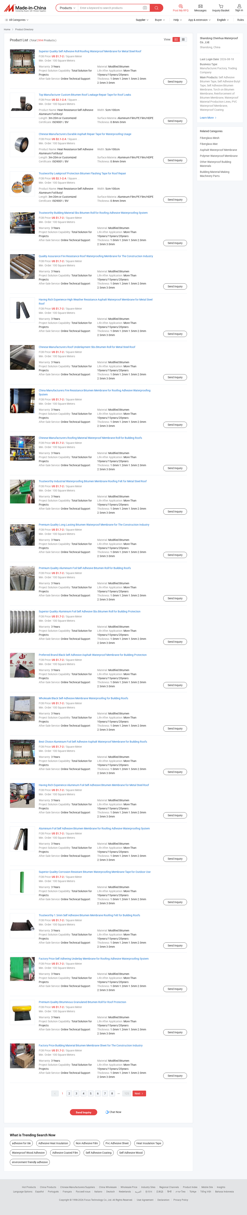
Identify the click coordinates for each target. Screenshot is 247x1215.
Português (53, 1191)
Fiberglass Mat (209, 144)
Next (139, 1093)
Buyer (158, 20)
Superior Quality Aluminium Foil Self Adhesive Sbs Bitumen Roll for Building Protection (89, 611)
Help (176, 20)
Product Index (190, 1187)
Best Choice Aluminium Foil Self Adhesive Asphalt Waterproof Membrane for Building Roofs (93, 741)
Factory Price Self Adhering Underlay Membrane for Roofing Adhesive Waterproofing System (94, 958)
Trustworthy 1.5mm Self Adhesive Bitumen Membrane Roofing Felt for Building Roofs (89, 915)
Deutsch (110, 1191)
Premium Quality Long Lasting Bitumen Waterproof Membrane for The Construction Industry (94, 524)
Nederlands (125, 1191)
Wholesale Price (129, 1187)
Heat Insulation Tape (148, 1143)
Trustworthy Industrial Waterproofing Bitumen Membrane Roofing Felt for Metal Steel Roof (93, 481)
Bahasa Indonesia (224, 1191)
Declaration (163, 1199)
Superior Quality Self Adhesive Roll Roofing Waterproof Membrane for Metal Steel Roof (90, 51)
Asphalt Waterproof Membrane (218, 150)
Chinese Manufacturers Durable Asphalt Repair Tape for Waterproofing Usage (85, 134)
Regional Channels (169, 1187)
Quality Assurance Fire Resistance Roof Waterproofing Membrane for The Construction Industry (96, 256)
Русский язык (83, 1191)
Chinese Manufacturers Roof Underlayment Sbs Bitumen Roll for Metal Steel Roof (87, 347)
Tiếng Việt (205, 1191)
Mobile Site (207, 1187)
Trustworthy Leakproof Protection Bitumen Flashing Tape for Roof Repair (82, 173)
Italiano (98, 1191)
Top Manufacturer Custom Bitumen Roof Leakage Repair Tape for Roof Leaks (85, 94)
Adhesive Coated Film (65, 1152)
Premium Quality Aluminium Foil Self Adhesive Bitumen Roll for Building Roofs (85, 568)
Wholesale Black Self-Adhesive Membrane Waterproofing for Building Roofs (83, 698)
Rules (240, 20)
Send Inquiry (175, 81)
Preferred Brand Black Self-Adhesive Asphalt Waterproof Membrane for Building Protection (93, 655)
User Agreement (145, 1199)
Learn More (208, 117)
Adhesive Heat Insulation (53, 1143)
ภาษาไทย (180, 1191)
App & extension (198, 20)
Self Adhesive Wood (131, 1152)
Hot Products (29, 1187)
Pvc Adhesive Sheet (117, 1143)
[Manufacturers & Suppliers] (25, 8)
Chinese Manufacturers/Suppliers (77, 1187)
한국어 (148, 1191)
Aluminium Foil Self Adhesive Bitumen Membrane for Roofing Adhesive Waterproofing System (94, 828)
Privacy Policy (180, 1199)
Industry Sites (148, 1187)
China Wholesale (108, 1187)
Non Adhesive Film (87, 1143)
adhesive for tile (21, 1143)
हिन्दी (169, 1191)
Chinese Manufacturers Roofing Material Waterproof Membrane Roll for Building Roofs (90, 438)
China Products (48, 1187)
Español (39, 1191)
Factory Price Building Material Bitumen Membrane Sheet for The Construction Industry (91, 1045)
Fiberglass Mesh (209, 138)
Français (67, 1191)
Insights (221, 1187)
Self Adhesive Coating (99, 1152)
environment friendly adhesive (30, 1162)
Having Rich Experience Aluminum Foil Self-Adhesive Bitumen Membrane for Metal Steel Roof (94, 785)
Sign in (239, 10)
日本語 (159, 1191)
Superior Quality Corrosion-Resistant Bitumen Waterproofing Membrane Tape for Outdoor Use (95, 872)
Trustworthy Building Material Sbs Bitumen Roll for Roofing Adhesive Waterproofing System (93, 212)
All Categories (17, 20)
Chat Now (115, 1112)
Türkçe (192, 1191)
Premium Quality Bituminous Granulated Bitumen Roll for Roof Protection (82, 1002)
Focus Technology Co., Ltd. (98, 1199)
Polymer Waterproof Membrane (219, 156)
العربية (138, 1191)
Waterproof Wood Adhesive (28, 1152)
